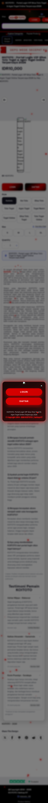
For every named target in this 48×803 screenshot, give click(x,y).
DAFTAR (24, 401)
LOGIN (24, 391)
